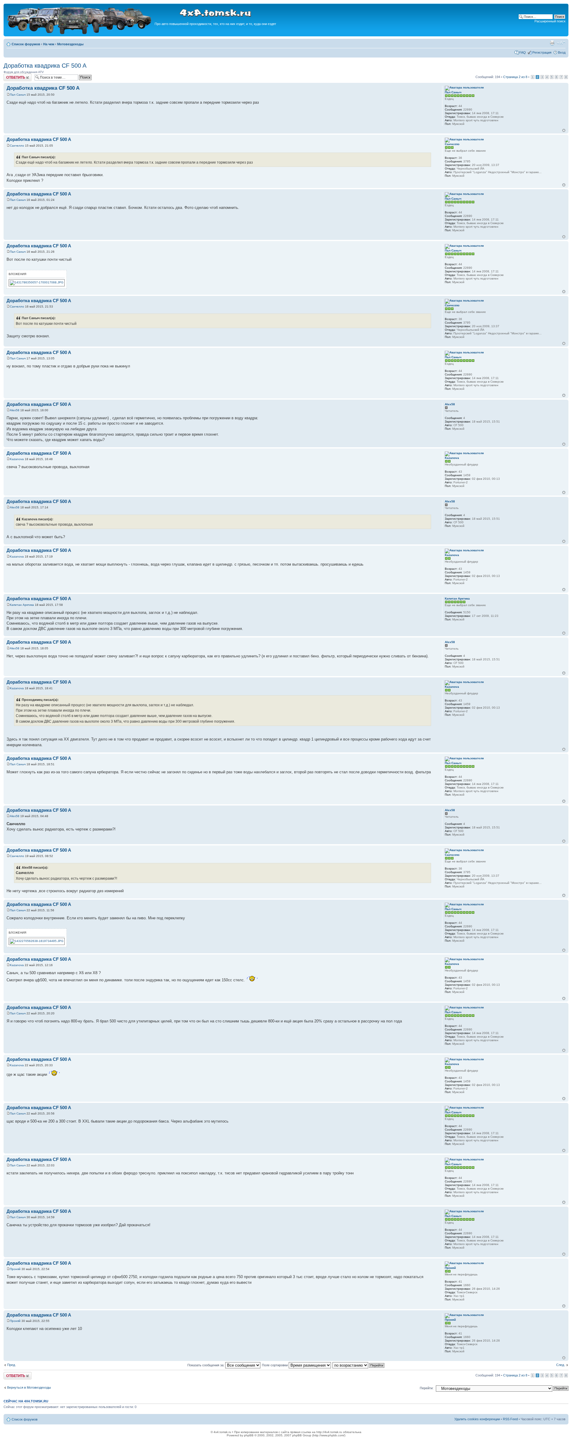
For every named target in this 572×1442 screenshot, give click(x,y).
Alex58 (14, 410)
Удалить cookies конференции (477, 1419)
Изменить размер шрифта (561, 43)
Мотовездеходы (70, 44)
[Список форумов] (80, 33)
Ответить (11, 75)
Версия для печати (552, 43)
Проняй (15, 1269)
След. (560, 1365)
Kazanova (17, 459)
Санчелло (17, 145)
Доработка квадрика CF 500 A (45, 65)
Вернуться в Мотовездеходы (29, 1387)
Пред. (11, 1365)
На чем (48, 44)
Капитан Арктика (22, 604)
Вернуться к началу (563, 130)
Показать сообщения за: (206, 1365)
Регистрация (541, 52)
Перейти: (426, 1388)
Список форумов (26, 44)
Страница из (515, 77)
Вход (561, 52)
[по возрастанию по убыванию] (358, 1365)
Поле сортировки (275, 1365)
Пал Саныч (18, 94)
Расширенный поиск (549, 21)
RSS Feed (510, 1419)
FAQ (522, 52)
